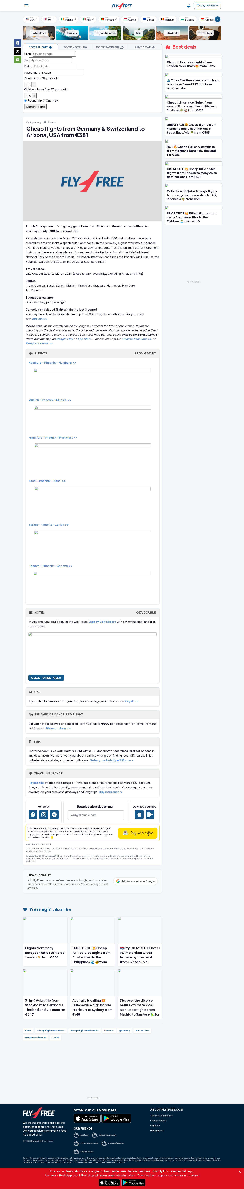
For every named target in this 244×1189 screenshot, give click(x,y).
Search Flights (35, 107)
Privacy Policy (78, 1160)
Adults (28, 78)
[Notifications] (188, 5)
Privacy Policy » (158, 1120)
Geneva (109, 1030)
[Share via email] (17, 59)
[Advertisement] (92, 1070)
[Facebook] (33, 814)
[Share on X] (17, 51)
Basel (28, 1030)
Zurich (55, 1037)
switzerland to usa (35, 1037)
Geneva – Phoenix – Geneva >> (50, 566)
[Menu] (26, 5)
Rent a (143, 47)
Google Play (64, 339)
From (28, 54)
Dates (28, 66)
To (26, 60)
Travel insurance (48, 773)
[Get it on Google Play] (150, 814)
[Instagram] (43, 814)
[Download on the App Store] (139, 814)
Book (38, 47)
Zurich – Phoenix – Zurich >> (48, 524)
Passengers (32, 72)
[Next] (217, 19)
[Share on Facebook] (17, 43)
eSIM (37, 741)
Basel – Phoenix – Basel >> (47, 481)
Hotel (95, 612)
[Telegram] (54, 814)
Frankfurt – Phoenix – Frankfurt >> (52, 437)
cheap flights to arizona (51, 1030)
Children (30, 89)
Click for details (45, 678)
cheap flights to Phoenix (84, 1030)
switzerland (142, 1030)
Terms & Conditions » (161, 1115)
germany (124, 1030)
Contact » (155, 1125)
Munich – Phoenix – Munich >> (49, 400)
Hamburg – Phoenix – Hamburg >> (52, 362)
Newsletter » (157, 1130)
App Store (84, 339)
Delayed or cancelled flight (58, 714)
